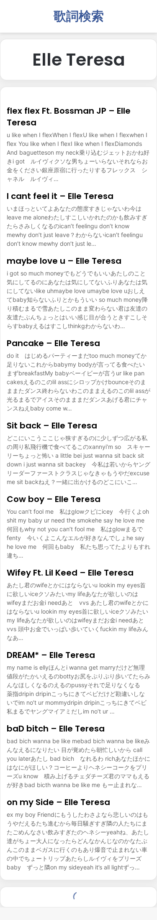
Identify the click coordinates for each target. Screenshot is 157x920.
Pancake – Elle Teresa (53, 343)
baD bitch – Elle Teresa (56, 728)
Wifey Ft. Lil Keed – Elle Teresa (70, 573)
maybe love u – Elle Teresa (64, 261)
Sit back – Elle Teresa (52, 425)
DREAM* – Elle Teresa (51, 655)
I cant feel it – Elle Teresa (60, 196)
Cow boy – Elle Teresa (53, 499)
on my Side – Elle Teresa (58, 802)
